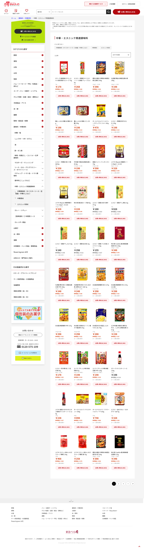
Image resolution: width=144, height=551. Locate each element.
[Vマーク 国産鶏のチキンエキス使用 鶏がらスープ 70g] (63, 67)
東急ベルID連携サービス (96, 4)
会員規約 (69, 539)
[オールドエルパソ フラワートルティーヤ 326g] (101, 398)
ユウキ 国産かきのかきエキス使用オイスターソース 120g (63, 412)
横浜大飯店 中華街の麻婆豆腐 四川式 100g (101, 453)
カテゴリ (6, 13)
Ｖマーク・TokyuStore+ (109, 511)
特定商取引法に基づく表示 (111, 539)
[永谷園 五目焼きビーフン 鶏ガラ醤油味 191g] (82, 315)
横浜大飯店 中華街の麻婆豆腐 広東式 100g (101, 79)
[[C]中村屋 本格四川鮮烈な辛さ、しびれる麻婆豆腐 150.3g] (119, 315)
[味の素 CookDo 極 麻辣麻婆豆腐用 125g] (119, 441)
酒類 (43, 516)
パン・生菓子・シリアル (49, 508)
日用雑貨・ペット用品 (109, 519)
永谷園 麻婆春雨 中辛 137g (63, 326)
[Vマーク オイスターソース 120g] (119, 357)
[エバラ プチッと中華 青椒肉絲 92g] (82, 357)
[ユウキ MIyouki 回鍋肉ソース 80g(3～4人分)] (119, 151)
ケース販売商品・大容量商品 (20, 519)
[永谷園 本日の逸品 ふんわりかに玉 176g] (101, 315)
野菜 (12, 508)
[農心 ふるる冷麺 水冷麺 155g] (63, 110)
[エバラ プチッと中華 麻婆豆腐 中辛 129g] (101, 357)
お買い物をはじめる (128, 12)
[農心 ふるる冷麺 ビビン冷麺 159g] (82, 110)
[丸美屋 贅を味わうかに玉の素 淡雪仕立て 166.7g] (82, 274)
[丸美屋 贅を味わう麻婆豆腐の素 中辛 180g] (63, 274)
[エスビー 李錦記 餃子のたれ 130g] (119, 110)
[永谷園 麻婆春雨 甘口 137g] (101, 274)
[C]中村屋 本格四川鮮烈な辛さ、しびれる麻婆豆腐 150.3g (119, 328)
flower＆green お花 (17, 521)
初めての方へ (28, 358)
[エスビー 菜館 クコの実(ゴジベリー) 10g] (101, 233)
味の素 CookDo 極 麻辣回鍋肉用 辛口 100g (119, 245)
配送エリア (60, 539)
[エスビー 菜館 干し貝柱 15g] (119, 192)
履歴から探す (16, 13)
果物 (12, 511)
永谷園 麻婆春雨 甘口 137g (101, 285)
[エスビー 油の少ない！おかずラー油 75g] (119, 398)
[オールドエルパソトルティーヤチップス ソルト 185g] (101, 110)
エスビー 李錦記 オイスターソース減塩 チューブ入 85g (82, 80)
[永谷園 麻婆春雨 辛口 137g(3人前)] (119, 274)
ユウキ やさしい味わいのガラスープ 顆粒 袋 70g (82, 453)
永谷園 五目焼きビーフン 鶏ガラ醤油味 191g (82, 327)
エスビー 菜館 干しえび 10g (63, 244)
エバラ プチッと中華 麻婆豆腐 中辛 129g (100, 369)
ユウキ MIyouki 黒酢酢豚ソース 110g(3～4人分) (63, 204)
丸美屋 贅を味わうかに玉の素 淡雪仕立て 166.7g (82, 286)
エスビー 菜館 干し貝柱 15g (119, 203)
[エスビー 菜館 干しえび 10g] (63, 233)
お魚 (12, 513)
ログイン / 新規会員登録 (128, 4)
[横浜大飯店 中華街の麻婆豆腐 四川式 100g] (101, 441)
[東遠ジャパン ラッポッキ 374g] (101, 151)
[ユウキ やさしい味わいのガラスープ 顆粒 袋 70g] (82, 441)
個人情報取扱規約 (79, 539)
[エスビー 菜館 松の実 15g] (82, 233)
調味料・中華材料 (77, 508)
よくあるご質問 (50, 539)
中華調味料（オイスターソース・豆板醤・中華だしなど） (72, 47)
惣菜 (73, 516)
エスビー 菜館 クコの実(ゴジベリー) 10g (101, 245)
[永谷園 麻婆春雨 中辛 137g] (63, 315)
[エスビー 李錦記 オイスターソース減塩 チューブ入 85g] (82, 67)
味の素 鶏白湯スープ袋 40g (82, 203)
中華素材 (94, 47)
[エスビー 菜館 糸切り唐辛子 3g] (101, 192)
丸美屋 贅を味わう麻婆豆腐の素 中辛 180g (63, 286)
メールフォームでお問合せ (29, 353)
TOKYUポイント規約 (94, 539)
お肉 (103, 513)
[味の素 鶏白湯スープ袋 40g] (82, 192)
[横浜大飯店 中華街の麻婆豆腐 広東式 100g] (101, 67)
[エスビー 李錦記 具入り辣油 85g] (63, 151)
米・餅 (13, 516)
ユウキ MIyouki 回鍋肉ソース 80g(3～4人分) (119, 163)
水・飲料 (74, 513)
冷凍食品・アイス (47, 513)
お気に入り (27, 13)
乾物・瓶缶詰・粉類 (78, 519)
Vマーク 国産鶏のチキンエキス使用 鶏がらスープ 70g (63, 79)
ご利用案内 (39, 539)
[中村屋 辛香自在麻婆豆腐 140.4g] (82, 151)
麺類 (103, 516)
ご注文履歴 (112, 4)
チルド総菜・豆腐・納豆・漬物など (53, 511)
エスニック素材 (105, 47)
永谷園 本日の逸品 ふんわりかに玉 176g (100, 327)
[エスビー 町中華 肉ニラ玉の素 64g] (63, 357)
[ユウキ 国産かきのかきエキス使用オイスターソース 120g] (63, 398)
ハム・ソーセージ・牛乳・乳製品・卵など (55, 519)
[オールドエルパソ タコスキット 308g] (82, 398)
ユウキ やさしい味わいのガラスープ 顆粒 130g (63, 453)
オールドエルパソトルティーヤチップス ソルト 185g (101, 122)
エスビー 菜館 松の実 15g (82, 244)
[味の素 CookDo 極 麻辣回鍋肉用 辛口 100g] (119, 233)
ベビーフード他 (107, 508)
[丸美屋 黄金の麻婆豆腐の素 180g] (119, 67)
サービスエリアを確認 (29, 37)
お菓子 (74, 511)
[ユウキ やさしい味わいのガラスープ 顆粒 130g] (63, 441)
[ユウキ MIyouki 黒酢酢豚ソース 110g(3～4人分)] (63, 192)
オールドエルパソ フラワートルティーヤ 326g (101, 411)
